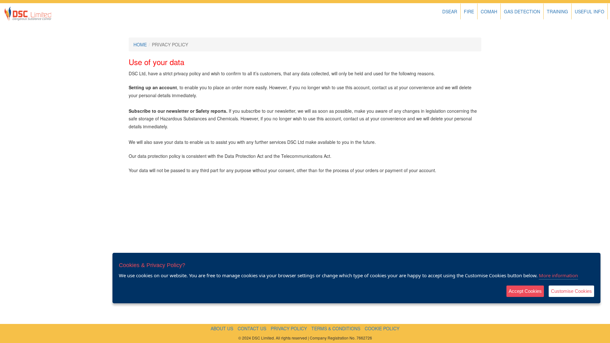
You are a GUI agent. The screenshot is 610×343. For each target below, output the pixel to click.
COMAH (489, 11)
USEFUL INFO (589, 11)
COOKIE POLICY (382, 328)
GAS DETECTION (522, 11)
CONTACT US (252, 328)
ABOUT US (222, 328)
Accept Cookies (525, 291)
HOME (140, 44)
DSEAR (449, 11)
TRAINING (557, 11)
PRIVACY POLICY (289, 328)
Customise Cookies (571, 291)
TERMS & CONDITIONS (335, 328)
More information (558, 275)
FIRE (469, 11)
